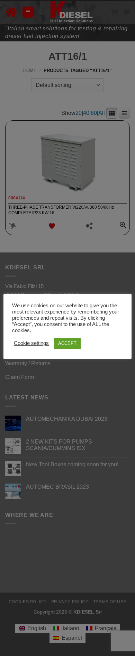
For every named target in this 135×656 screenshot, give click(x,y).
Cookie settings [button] (31, 343)
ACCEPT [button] (67, 343)
